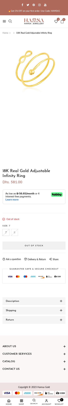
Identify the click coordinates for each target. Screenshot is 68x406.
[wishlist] (56, 22)
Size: (6, 225)
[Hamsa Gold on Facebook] (22, 5)
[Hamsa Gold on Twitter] (28, 5)
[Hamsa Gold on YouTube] (45, 5)
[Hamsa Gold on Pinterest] (34, 5)
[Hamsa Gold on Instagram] (39, 5)
